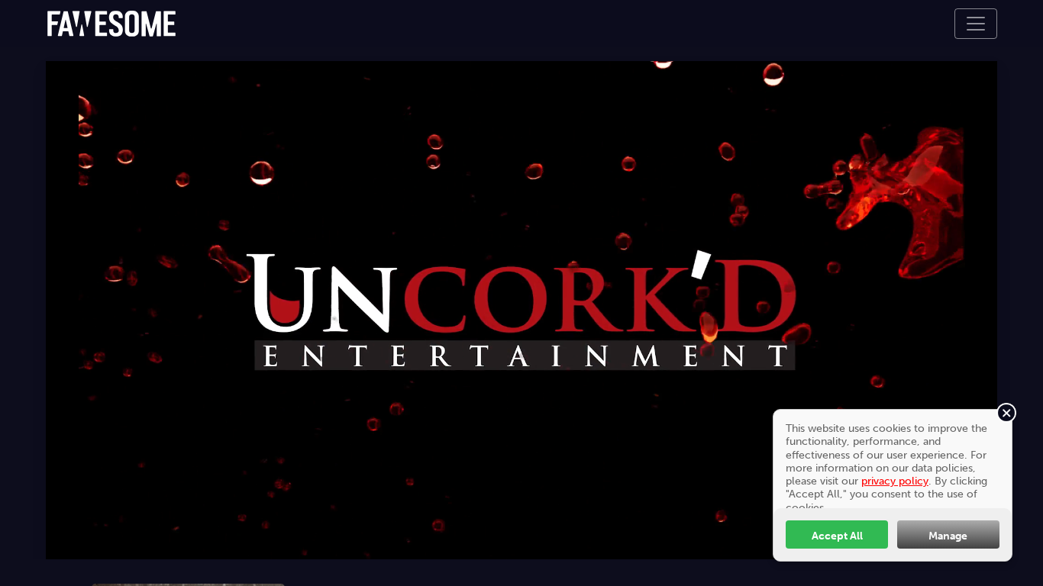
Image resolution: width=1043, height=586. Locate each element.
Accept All (837, 536)
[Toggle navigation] (975, 23)
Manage (947, 536)
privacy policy (894, 481)
